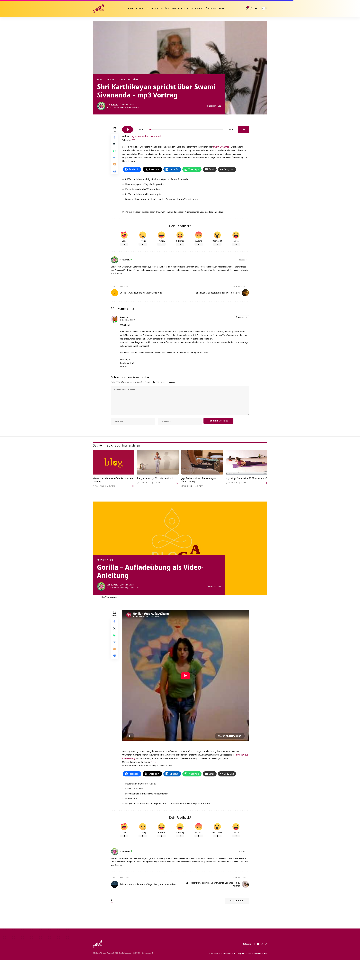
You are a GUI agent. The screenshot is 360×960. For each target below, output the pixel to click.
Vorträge (132, 80)
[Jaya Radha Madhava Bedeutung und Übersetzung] (202, 462)
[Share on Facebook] (114, 137)
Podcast (111, 80)
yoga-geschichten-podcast (211, 212)
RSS (133, 140)
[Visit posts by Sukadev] (101, 106)
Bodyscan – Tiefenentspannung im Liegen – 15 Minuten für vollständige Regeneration (168, 803)
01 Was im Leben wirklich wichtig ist (143, 194)
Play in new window (139, 136)
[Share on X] (114, 143)
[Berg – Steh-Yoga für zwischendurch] (158, 462)
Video (110, 560)
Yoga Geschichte (192, 212)
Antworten (242, 317)
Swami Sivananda (221, 146)
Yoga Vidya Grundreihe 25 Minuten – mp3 (246, 478)
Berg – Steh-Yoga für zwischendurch (155, 478)
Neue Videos (131, 798)
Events (101, 80)
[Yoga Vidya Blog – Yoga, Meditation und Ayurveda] (97, 943)
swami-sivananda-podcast (172, 212)
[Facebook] (254, 944)
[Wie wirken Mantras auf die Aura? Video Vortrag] (113, 462)
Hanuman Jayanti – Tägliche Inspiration (144, 184)
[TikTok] (265, 944)
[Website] (247, 260)
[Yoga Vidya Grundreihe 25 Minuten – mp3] (246, 462)
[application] (185, 128)
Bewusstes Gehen (134, 788)
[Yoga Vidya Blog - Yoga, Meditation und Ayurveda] (98, 8)
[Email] (114, 164)
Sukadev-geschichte (150, 212)
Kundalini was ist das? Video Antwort (143, 189)
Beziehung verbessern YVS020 (140, 783)
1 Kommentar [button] (238, 901)
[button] (251, 8)
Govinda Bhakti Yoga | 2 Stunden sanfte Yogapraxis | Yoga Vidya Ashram (161, 199)
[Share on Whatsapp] (114, 150)
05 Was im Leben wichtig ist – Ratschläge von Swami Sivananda (156, 179)
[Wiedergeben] (127, 129)
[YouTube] (258, 944)
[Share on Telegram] (114, 157)
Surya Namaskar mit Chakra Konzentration (146, 793)
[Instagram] (262, 944)
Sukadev (121, 80)
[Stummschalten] (243, 129)
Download (156, 136)
